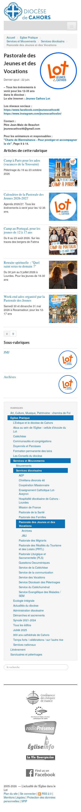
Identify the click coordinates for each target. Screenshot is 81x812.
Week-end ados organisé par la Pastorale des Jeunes (24, 298)
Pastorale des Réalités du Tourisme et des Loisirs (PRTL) (40, 547)
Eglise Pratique (29, 37)
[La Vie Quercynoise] (40, 757)
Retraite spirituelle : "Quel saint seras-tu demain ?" (22, 264)
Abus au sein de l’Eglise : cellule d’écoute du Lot (39, 429)
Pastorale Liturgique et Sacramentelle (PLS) (32, 556)
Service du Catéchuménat (34, 587)
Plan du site (11, 793)
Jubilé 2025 (20, 630)
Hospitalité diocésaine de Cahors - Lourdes (39, 500)
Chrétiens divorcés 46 (32, 480)
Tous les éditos (22, 625)
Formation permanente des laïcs (32, 451)
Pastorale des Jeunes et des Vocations (37, 524)
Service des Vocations (32, 577)
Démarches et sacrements (29, 615)
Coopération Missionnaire (34, 485)
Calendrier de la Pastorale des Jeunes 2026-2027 (24, 196)
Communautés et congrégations (32, 441)
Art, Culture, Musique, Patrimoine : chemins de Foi (40, 413)
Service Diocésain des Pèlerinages (39, 582)
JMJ (6, 352)
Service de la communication (36, 572)
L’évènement (17, 649)
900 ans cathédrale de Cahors (31, 635)
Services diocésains (52, 41)
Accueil (11, 37)
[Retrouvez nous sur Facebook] (40, 772)
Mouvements (23, 465)
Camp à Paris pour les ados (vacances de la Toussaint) (22, 162)
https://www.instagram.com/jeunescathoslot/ (32, 113)
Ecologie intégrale (23, 600)
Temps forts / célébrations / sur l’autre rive (38, 640)
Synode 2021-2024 (24, 620)
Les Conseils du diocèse (27, 456)
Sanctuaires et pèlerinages (26, 654)
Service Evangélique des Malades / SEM (40, 594)
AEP (21, 475)
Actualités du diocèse (25, 605)
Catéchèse (19, 436)
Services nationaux (24, 644)
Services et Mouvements (21, 41)
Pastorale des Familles (32, 517)
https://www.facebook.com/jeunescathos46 (32, 110)
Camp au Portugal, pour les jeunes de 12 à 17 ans (22, 230)
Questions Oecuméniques (34, 562)
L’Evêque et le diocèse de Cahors (33, 423)
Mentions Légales (14, 797)
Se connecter (28, 793)
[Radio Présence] (41, 727)
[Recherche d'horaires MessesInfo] (40, 742)
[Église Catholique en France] (40, 697)
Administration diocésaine (28, 610)
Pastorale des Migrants (32, 540)
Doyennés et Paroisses (27, 446)
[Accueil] (27, 10)
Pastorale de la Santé (31, 512)
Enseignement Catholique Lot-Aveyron (37, 492)
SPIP (24, 801)
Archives (10, 377)
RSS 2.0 (46, 793)
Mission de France (30, 507)
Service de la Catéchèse (33, 567)
